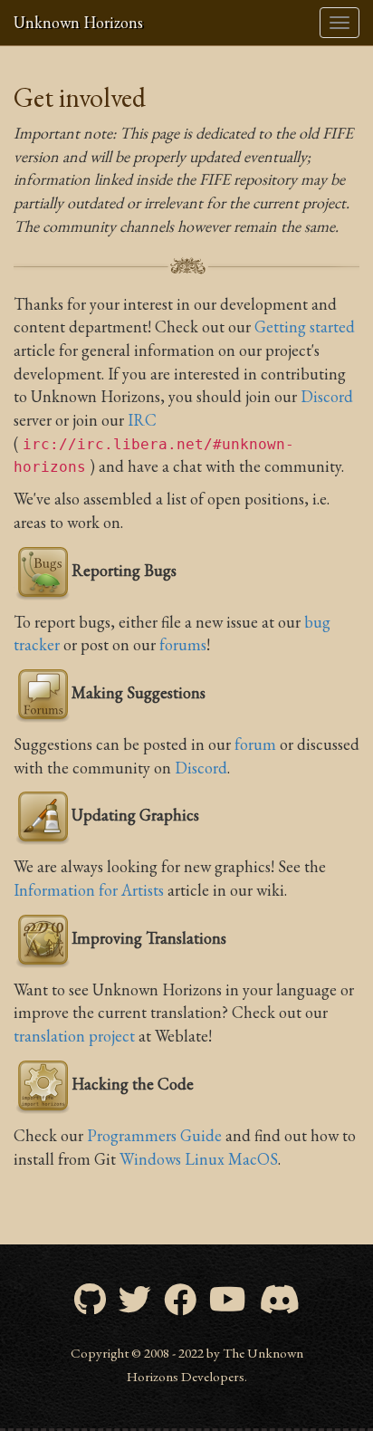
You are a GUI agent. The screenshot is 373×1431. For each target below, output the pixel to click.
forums (182, 644)
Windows (150, 1158)
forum (255, 744)
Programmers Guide (154, 1135)
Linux (205, 1158)
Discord (327, 396)
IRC (142, 419)
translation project (74, 1035)
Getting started (304, 326)
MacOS (253, 1158)
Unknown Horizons (78, 22)
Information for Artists (89, 889)
